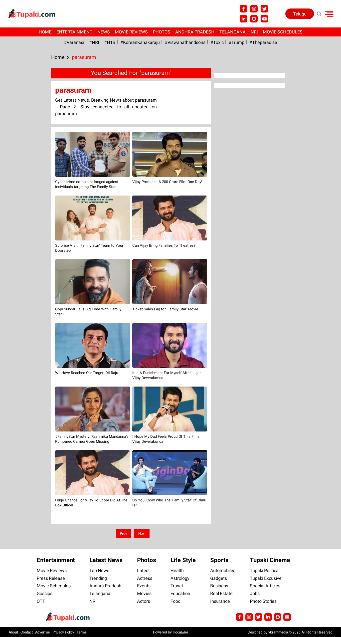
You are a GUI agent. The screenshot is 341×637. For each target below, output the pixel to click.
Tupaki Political (265, 570)
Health (177, 570)
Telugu (300, 13)
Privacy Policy (63, 632)
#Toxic (217, 42)
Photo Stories (263, 601)
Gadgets (218, 578)
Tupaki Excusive (266, 578)
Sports (219, 560)
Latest (143, 570)
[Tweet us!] (254, 8)
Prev (123, 533)
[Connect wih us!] (243, 18)
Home (45, 31)
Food (175, 601)
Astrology (179, 578)
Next (142, 533)
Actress (144, 578)
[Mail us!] (264, 18)
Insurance (220, 601)
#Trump (236, 42)
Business (219, 585)
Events (144, 585)
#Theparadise (263, 42)
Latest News (106, 560)
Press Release (51, 578)
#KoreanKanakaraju (140, 42)
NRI (254, 31)
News (103, 31)
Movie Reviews (131, 31)
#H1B (109, 42)
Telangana (232, 31)
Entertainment (74, 31)
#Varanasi (74, 42)
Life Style (183, 560)
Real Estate (221, 593)
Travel (176, 585)
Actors (143, 601)
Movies (144, 593)
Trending (98, 578)
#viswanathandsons (185, 42)
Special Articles (265, 585)
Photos (161, 31)
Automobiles (222, 570)
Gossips (44, 593)
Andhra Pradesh (194, 31)
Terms (82, 632)
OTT (41, 601)
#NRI (94, 42)
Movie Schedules (283, 31)
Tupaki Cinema (270, 560)
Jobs (255, 593)
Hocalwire (180, 632)
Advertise (42, 632)
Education (180, 593)
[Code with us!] (254, 18)
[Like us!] (243, 8)
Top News (99, 570)
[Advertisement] (22, 202)
